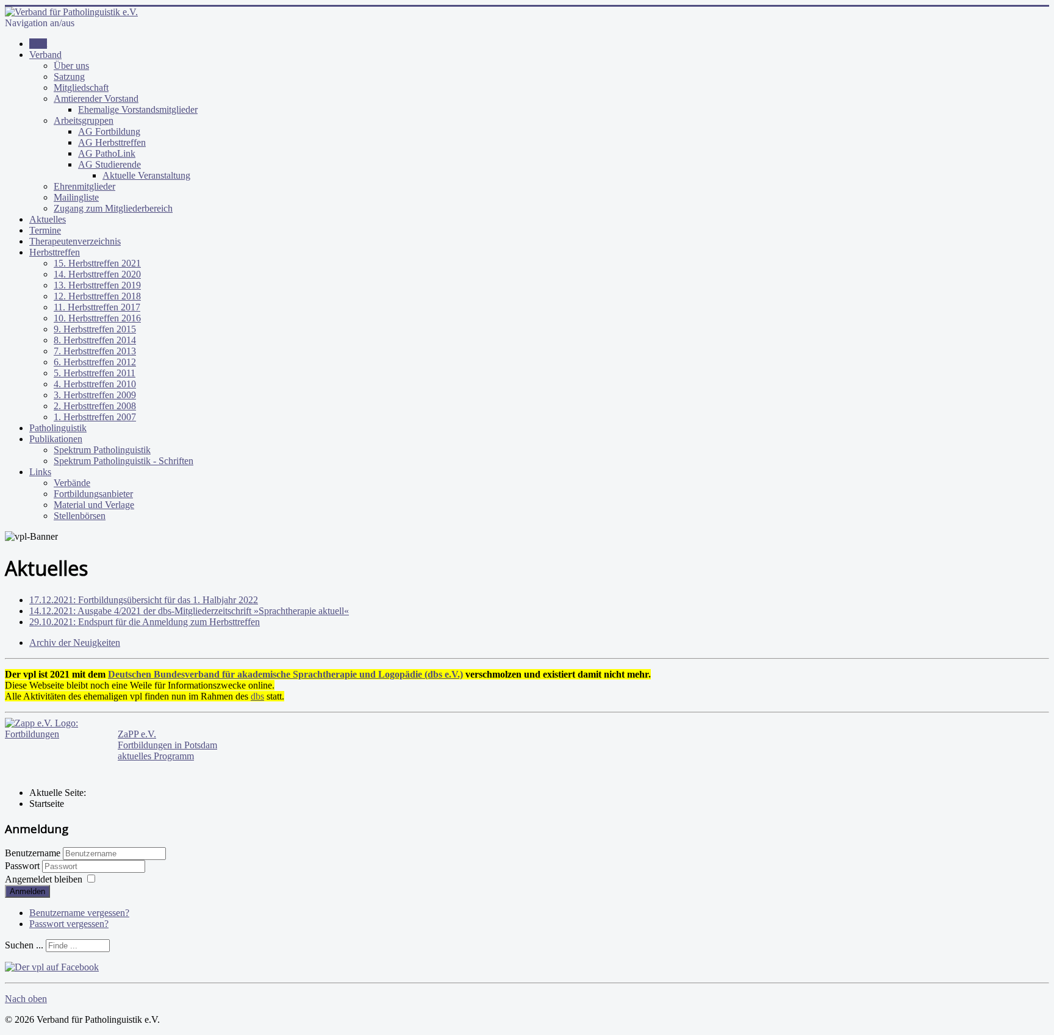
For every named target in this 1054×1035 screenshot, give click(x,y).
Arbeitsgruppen (83, 120)
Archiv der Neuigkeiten (74, 642)
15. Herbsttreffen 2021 (97, 263)
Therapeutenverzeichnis (75, 241)
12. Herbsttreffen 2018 (97, 296)
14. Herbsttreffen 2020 (97, 274)
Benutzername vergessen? (79, 913)
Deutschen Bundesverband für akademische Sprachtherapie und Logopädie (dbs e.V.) (285, 674)
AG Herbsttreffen (112, 142)
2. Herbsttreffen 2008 (95, 406)
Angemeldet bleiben (43, 879)
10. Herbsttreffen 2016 (97, 318)
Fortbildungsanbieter (93, 494)
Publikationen (55, 439)
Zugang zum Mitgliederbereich (113, 208)
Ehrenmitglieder (84, 186)
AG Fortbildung (109, 131)
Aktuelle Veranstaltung (146, 175)
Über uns (71, 65)
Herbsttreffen (54, 252)
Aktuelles (47, 219)
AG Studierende (109, 164)
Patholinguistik (58, 428)
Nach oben (26, 999)
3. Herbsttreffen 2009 (95, 395)
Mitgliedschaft (81, 87)
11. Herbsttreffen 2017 (97, 307)
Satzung (69, 76)
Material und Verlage (94, 505)
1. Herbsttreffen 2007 (95, 417)
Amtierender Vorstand (96, 98)
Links (40, 472)
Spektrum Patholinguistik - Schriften (123, 461)
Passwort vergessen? (69, 924)
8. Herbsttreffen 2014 (95, 340)
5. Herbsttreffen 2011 (94, 373)
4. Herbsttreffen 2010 (95, 384)
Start (38, 43)
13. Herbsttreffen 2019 (97, 285)
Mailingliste (76, 197)
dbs (257, 696)
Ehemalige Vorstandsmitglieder (138, 109)
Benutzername (32, 853)
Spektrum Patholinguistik (102, 450)
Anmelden (27, 891)
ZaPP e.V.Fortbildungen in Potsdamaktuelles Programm (167, 745)
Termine (45, 230)
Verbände (72, 483)
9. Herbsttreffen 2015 (95, 329)
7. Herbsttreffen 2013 (95, 351)
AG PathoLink (106, 153)
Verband (45, 54)
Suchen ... (24, 945)
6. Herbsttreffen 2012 (95, 362)
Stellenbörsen (80, 515)
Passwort (23, 866)
